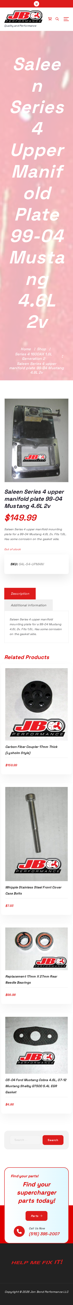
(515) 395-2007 (44, 1233)
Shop (41, 349)
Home (26, 349)
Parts (35, 1216)
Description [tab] (20, 593)
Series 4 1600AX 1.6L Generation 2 (33, 356)
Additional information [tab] (28, 605)
